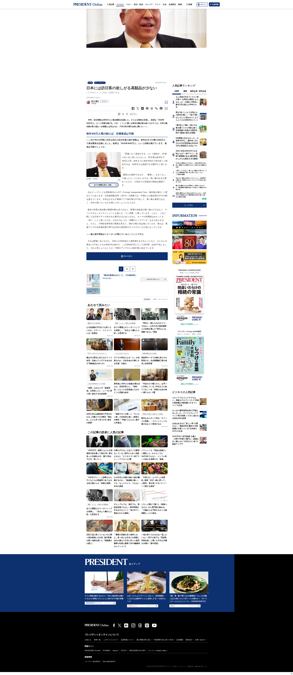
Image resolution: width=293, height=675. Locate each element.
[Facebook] (114, 625)
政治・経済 (138, 4)
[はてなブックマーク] (126, 625)
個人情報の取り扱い (144, 640)
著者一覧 (97, 640)
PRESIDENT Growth (92, 650)
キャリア (149, 4)
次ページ (133, 114)
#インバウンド (100, 83)
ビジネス (120, 4)
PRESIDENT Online (93, 98)
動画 (180, 4)
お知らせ (88, 640)
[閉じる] (291, 673)
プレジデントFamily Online (157, 650)
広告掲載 (179, 640)
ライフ (157, 4)
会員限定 (172, 4)
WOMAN (106, 650)
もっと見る (188, 205)
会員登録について (127, 640)
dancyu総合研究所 (109, 661)
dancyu (115, 650)
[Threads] (140, 625)
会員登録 (215, 4)
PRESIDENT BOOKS (137, 650)
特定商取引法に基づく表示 (163, 640)
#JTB (90, 83)
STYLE (123, 650)
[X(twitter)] (119, 625)
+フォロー (104, 101)
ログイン (203, 4)
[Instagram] (133, 625)
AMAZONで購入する (153, 279)
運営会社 (189, 640)
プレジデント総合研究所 (92, 661)
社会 (164, 4)
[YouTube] (154, 625)
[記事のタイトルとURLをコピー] (156, 108)
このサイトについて (110, 640)
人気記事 (110, 4)
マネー (129, 4)
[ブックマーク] (166, 102)
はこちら (189, 324)
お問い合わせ (200, 640)
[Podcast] (147, 625)
